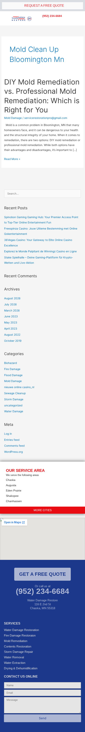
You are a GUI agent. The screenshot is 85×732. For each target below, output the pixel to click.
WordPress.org (13, 451)
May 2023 (10, 322)
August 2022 (12, 334)
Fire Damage (12, 369)
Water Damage (13, 411)
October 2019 (13, 340)
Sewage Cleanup (15, 393)
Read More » (12, 159)
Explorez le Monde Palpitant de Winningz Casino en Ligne (40, 251)
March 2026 (12, 310)
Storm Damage (13, 399)
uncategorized (13, 405)
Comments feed (14, 445)
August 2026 (12, 298)
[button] (57, 21)
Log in (8, 433)
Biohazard (10, 363)
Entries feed (11, 439)
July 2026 (10, 304)
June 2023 (11, 316)
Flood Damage (13, 375)
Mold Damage (13, 117)
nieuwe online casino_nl (19, 387)
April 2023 (10, 328)
